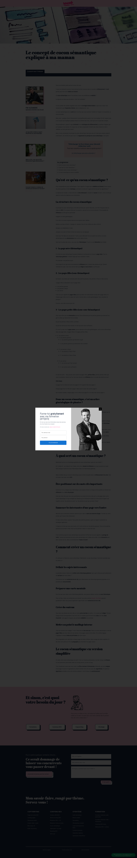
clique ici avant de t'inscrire (54, 427)
